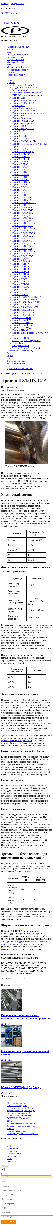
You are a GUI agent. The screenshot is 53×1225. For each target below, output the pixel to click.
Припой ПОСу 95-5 (22, 261)
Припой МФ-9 (19, 126)
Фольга (10, 1128)
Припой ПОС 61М (21, 182)
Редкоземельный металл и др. (21, 350)
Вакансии (11, 1161)
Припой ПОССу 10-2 (22, 213)
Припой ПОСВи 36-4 (22, 200)
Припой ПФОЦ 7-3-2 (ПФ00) (26, 297)
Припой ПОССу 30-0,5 (23, 228)
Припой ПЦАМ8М (21, 320)
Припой (11, 82)
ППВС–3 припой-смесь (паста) (27, 95)
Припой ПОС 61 (20, 179)
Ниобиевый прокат (16, 75)
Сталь (9, 358)
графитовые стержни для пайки (16, 740)
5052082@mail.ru (9, 13)
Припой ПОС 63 (20, 184)
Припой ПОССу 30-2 (22, 230)
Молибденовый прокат (18, 67)
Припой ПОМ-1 (20, 161)
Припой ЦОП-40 (20, 338)
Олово (10, 80)
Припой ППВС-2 (20, 284)
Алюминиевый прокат (18, 47)
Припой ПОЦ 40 (20, 269)
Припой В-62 (18, 105)
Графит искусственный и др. (20, 1108)
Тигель (10, 1121)
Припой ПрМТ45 (20, 287)
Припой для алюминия (23, 108)
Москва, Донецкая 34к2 (12, 3)
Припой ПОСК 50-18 (22, 210)
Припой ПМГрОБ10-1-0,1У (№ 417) (29, 144)
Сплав (10, 356)
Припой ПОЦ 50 (20, 271)
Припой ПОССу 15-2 (22, 215)
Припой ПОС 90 (20, 187)
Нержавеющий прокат (17, 70)
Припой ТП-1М (20, 330)
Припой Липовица (21, 118)
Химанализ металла (16, 1131)
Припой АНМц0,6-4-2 (23, 103)
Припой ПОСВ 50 (21, 195)
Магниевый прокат (16, 62)
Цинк (9, 366)
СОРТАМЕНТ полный (18, 1118)
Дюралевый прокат (16, 57)
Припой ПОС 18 (20, 169)
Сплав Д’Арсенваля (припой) (26, 340)
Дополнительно (9, 1096)
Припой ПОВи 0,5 (21, 154)
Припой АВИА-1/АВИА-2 (25, 100)
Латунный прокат (15, 59)
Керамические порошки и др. (21, 1110)
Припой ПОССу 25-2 (22, 225)
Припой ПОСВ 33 (21, 192)
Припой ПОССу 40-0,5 (23, 243)
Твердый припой (20, 345)
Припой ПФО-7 (20, 294)
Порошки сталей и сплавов (20, 1115)
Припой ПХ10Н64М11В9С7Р (26, 302)
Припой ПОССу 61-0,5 (23, 253)
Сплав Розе (17, 343)
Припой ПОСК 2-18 (22, 205)
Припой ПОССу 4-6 (22, 241)
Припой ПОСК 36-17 (22, 207)
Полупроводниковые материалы (22, 1133)
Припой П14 (18, 133)
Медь (9, 64)
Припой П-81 (18, 131)
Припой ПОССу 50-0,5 (23, 251)
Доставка (11, 1156)
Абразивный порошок (17, 1103)
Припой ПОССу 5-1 (22, 248)
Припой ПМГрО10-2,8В (24, 141)
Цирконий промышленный (20, 368)
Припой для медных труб (24, 110)
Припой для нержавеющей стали (28, 113)
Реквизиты (12, 1151)
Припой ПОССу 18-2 (22, 220)
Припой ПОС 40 (20, 174)
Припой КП (18, 115)
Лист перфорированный (18, 1113)
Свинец (10, 353)
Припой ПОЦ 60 (20, 274)
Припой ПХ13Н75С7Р (23, 312)
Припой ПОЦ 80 (20, 276)
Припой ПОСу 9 (20, 259)
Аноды (10, 49)
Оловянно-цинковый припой (26, 93)
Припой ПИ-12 (19, 136)
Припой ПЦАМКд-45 (22, 327)
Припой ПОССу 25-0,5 (23, 223)
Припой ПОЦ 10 (20, 264)
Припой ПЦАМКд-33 (22, 322)
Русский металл (8, 18)
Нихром (11, 77)
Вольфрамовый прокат (18, 54)
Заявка (5, 1166)
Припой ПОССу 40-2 (22, 246)
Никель (10, 72)
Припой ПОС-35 (20, 190)
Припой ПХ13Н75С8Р (23, 315)
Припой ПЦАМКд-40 (22, 325)
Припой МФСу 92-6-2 (23, 128)
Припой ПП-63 (19, 279)
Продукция (12, 1148)
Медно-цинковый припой (24, 87)
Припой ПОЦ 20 (20, 266)
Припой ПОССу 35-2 (22, 236)
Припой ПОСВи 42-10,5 (24, 202)
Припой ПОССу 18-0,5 (23, 218)
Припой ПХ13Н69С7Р (23, 310)
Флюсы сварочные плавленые (21, 1126)
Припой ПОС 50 (20, 177)
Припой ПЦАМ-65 (21, 317)
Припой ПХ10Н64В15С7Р (25, 299)
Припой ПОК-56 (20, 159)
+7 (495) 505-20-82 (10, 23)
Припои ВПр (18, 98)
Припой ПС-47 (19, 289)
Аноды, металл (9, 40)
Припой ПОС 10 (20, 167)
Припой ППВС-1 (20, 281)
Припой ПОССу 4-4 (22, 238)
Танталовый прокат (16, 361)
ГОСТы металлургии (17, 1105)
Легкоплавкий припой (23, 85)
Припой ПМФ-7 (20, 149)
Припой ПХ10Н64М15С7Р (25, 304)
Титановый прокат (16, 363)
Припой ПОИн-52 (21, 156)
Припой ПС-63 (19, 292)
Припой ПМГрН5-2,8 (22, 138)
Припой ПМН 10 (20, 146)
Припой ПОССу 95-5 (22, 256)
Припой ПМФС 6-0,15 (23, 151)
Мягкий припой (20, 90)
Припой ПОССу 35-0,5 (23, 233)
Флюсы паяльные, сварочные (21, 1123)
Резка (9, 1158)
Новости (5, 985)
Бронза (10, 52)
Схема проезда (14, 1153)
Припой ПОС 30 (20, 172)
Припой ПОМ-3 (20, 164)
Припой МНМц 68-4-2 (23, 123)
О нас (9, 1146)
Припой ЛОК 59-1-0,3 (23, 121)
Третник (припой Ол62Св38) (26, 348)
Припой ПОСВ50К (21, 197)
